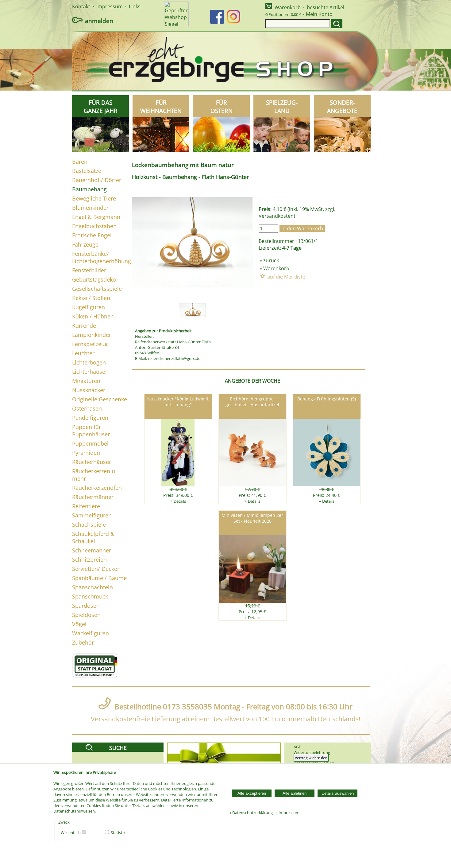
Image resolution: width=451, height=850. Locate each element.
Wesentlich (71, 832)
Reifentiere (86, 506)
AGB (297, 747)
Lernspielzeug (90, 344)
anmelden (99, 21)
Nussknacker (88, 390)
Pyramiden (86, 452)
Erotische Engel (92, 235)
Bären (79, 161)
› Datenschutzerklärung (251, 812)
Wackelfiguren (90, 633)
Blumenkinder (90, 207)
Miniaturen (86, 380)
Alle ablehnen (294, 793)
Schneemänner (91, 550)
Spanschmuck (90, 596)
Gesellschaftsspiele (97, 288)
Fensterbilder (89, 270)
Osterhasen (87, 408)
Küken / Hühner (92, 316)
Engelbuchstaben (94, 226)
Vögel (79, 624)
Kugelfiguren (88, 307)
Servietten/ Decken (96, 568)
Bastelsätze (86, 170)
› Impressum (286, 812)
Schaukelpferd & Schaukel (93, 537)
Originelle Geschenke (99, 399)
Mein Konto (319, 14)
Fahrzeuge (85, 244)
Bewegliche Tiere (94, 198)
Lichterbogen (89, 362)
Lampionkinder (91, 334)
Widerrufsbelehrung (312, 752)
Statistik (118, 832)
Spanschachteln (92, 587)
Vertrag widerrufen (311, 757)
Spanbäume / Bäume (99, 578)
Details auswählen (338, 793)
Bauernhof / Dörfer (96, 180)
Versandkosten (276, 215)
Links (135, 6)
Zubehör (83, 642)
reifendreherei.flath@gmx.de (174, 358)
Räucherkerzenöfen (97, 487)
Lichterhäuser (89, 371)
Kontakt (81, 6)
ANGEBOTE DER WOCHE (252, 380)
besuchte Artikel (325, 7)
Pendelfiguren (90, 417)
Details (180, 501)
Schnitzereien (89, 559)
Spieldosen (86, 614)
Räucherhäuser (91, 462)
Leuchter (83, 353)
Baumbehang (89, 189)
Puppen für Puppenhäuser (91, 430)
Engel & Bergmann (96, 216)
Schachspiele (89, 524)
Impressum (109, 6)
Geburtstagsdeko (94, 279)
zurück (271, 260)
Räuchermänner (93, 497)
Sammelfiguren (92, 515)
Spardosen (86, 605)
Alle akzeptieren (251, 793)
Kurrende (84, 325)
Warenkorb (288, 7)
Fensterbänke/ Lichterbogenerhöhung (101, 257)
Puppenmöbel (90, 443)
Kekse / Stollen (91, 298)
